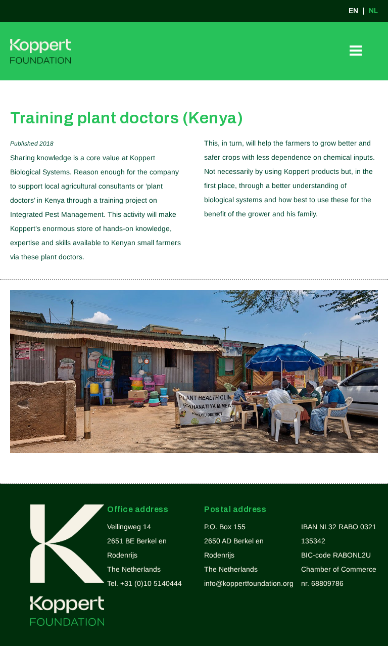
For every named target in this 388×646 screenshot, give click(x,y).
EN (353, 11)
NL (373, 11)
